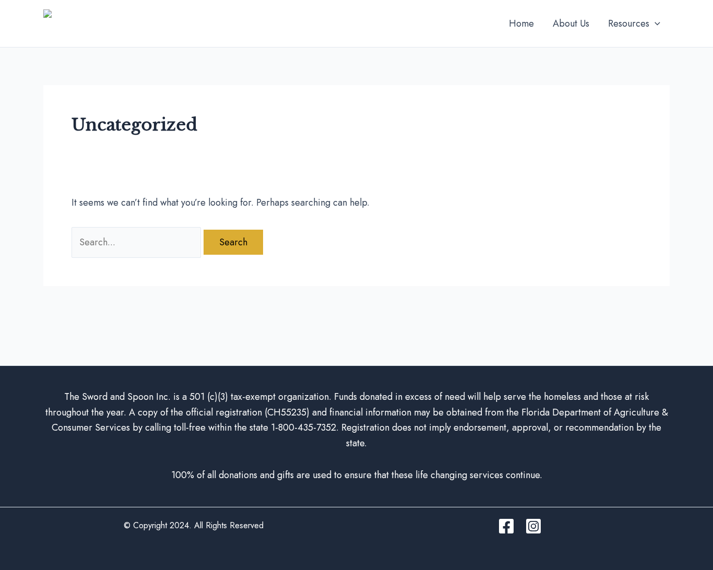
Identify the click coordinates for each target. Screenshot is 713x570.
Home (521, 23)
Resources (628, 23)
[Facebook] (506, 526)
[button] (654, 23)
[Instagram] (533, 526)
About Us (571, 23)
